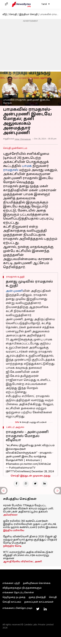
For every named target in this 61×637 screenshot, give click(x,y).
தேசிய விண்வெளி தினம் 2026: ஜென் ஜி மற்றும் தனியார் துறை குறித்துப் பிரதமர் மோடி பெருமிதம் (30, 540)
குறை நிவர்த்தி (37, 597)
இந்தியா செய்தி (28, 14)
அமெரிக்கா (10, 515)
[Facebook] (16, 484)
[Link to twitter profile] (37, 609)
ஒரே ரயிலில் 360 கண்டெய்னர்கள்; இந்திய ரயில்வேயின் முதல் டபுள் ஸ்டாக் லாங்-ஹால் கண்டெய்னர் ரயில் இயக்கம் (30, 524)
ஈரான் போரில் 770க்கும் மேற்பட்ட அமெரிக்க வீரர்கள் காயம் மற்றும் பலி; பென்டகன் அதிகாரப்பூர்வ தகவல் (28, 508)
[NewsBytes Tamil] (21, 4)
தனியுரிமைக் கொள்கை (37, 583)
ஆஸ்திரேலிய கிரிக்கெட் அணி (22, 561)
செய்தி (13, 14)
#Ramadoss (13, 464)
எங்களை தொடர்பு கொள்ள (18, 592)
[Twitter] (35, 484)
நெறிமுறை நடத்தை (14, 597)
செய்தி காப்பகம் (12, 602)
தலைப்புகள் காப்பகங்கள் (38, 602)
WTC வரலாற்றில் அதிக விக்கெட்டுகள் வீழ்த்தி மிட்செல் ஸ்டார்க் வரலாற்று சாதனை (28, 555)
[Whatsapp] (26, 484)
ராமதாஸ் (10, 170)
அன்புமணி (14, 291)
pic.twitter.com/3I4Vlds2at (35, 464)
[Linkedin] (44, 484)
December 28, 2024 (42, 471)
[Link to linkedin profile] (45, 609)
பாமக (27, 166)
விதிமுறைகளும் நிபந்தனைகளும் (22, 588)
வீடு (5, 14)
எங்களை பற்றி (11, 583)
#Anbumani (33, 460)
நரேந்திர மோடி (12, 546)
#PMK (19, 460)
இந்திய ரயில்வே (13, 530)
